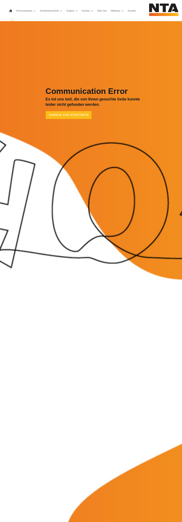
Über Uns (102, 10)
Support (70, 10)
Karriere (86, 10)
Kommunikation (24, 10)
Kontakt (132, 10)
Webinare (115, 10)
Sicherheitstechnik (49, 10)
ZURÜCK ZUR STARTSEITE (69, 114)
